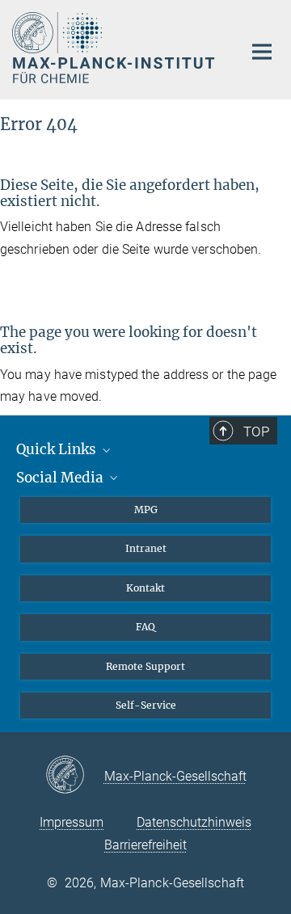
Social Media (61, 478)
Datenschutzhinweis (194, 822)
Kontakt (145, 588)
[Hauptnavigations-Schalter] (262, 52)
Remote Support (145, 666)
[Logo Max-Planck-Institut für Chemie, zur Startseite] (115, 47)
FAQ (145, 627)
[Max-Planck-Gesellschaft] (74, 775)
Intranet (146, 548)
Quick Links (57, 449)
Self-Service (146, 705)
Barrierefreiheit (145, 845)
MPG (146, 509)
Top (256, 431)
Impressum (71, 822)
